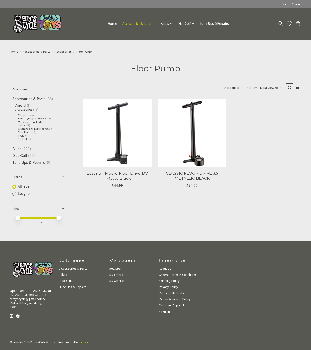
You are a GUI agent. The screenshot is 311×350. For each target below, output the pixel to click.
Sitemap (164, 312)
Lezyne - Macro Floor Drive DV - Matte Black (117, 175)
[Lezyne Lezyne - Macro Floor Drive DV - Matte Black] (117, 133)
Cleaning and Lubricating (33, 128)
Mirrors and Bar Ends (30, 122)
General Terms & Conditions (178, 275)
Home (112, 23)
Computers (24, 115)
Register (115, 268)
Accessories (63, 52)
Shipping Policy (169, 281)
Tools (21, 135)
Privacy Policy (168, 287)
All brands (26, 186)
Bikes (16, 148)
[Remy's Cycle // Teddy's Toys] (36, 23)
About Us (165, 268)
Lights (21, 125)
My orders (116, 275)
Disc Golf (19, 155)
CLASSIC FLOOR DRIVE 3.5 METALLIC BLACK (192, 175)
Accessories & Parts (36, 52)
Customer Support (171, 305)
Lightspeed (85, 342)
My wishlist (116, 281)
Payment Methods (171, 293)
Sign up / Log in (291, 4)
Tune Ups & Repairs (214, 23)
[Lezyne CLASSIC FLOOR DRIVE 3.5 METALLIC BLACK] (192, 133)
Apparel (20, 105)
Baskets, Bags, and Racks (32, 118)
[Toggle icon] (280, 24)
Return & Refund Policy (175, 299)
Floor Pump (24, 132)
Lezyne (24, 193)
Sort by (252, 88)
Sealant (22, 139)
